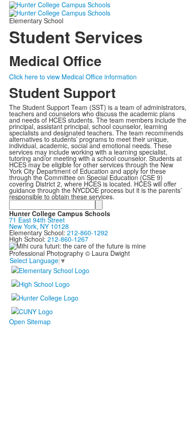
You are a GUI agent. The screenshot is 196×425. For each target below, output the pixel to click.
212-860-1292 (87, 232)
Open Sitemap (30, 321)
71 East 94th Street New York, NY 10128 (39, 223)
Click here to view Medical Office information (73, 76)
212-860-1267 (67, 239)
